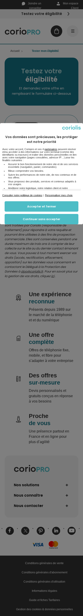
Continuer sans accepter (41, 219)
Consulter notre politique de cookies (22, 195)
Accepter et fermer (41, 206)
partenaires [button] (50, 149)
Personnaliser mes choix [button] (59, 195)
